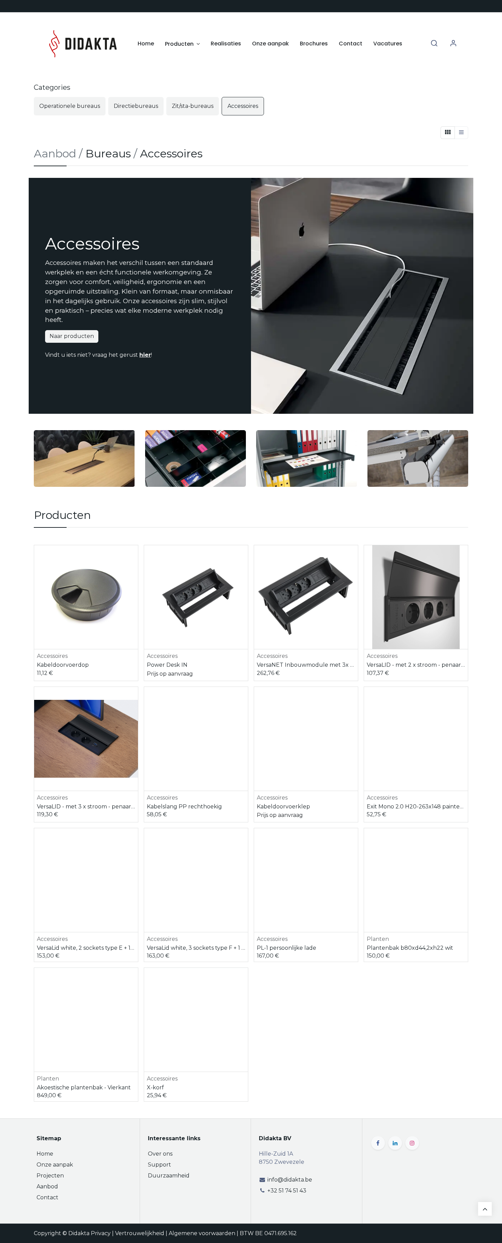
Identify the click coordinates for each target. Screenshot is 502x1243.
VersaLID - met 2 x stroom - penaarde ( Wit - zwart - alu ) (416, 665)
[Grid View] (448, 132)
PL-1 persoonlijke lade (286, 948)
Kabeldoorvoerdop (63, 665)
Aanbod (47, 1186)
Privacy (101, 1233)
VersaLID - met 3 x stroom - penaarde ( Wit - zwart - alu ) (86, 806)
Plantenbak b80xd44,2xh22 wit (410, 948)
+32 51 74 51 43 (286, 1190)
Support (159, 1164)
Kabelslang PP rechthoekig (184, 806)
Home (45, 1153)
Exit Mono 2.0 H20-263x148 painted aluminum (416, 806)
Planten (378, 939)
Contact (47, 1197)
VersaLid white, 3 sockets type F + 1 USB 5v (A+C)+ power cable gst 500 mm (196, 948)
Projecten (50, 1175)
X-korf (155, 1087)
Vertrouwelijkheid (139, 1233)
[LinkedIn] (395, 1143)
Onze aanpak (55, 1164)
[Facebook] (378, 1143)
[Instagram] (412, 1143)
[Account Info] (453, 43)
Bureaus (108, 153)
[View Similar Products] (133, 571)
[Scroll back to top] (485, 1209)
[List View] (461, 132)
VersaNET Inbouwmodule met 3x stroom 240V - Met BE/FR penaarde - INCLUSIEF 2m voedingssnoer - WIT (306, 665)
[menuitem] (145, 44)
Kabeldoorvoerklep (283, 806)
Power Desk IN (167, 665)
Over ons (160, 1153)
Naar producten (72, 336)
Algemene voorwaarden (202, 1233)
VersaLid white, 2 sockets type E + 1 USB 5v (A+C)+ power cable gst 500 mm (86, 948)
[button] (133, 556)
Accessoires (52, 656)
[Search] (434, 43)
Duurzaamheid (169, 1175)
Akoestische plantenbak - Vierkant (84, 1087)
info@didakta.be (289, 1179)
